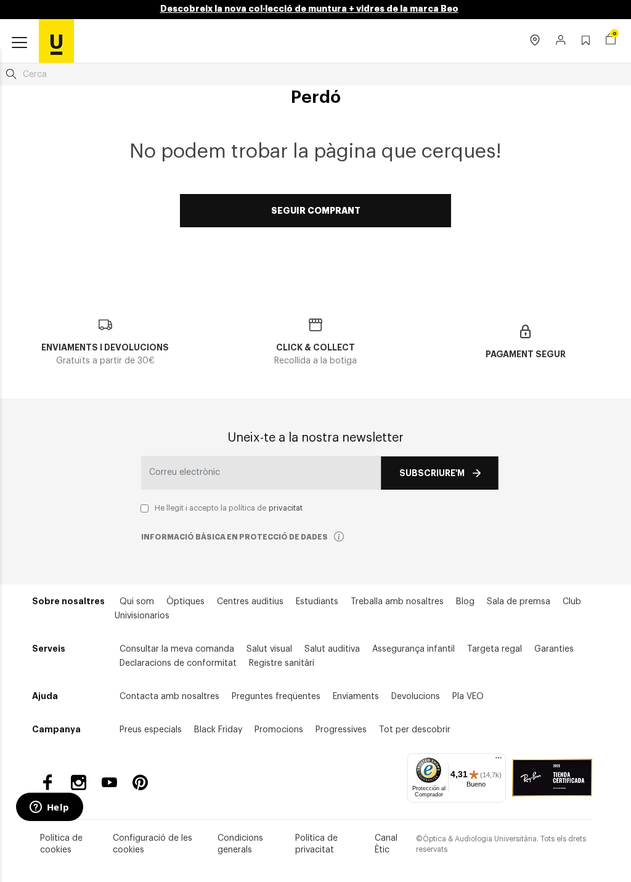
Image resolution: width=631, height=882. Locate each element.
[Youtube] (109, 782)
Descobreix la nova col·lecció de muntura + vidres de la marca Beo (309, 8)
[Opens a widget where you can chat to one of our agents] (49, 808)
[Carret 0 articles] (610, 41)
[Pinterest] (140, 782)
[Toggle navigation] (19, 43)
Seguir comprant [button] (315, 210)
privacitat (286, 508)
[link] (56, 40)
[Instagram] (78, 782)
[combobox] (315, 74)
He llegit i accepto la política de (229, 508)
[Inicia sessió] (561, 41)
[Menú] (498, 760)
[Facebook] (47, 782)
